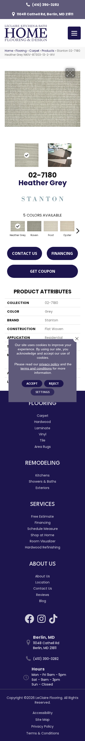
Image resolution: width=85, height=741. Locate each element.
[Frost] (50, 226)
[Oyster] (67, 226)
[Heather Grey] (17, 226)
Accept (32, 384)
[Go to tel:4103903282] (45, 658)
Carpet (34, 51)
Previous (7, 152)
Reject (54, 384)
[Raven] (34, 226)
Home (9, 51)
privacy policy (49, 364)
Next (78, 152)
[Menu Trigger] (74, 33)
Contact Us (24, 253)
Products (48, 51)
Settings (42, 392)
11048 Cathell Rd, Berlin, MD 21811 (45, 14)
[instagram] (41, 618)
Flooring (21, 51)
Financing (62, 253)
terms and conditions (36, 368)
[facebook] (29, 618)
